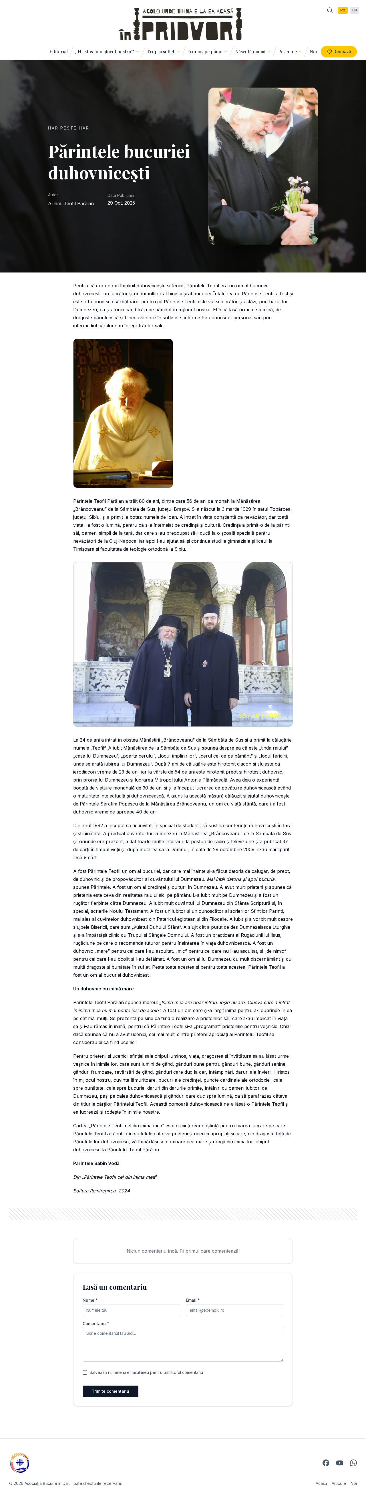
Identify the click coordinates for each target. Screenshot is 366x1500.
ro (342, 10)
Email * (193, 1300)
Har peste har (68, 128)
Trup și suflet (160, 51)
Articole (339, 1483)
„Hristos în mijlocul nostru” (104, 51)
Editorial (58, 51)
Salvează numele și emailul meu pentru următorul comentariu (146, 1372)
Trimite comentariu (110, 1391)
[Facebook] (326, 1462)
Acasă (321, 1483)
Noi (313, 51)
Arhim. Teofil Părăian (71, 203)
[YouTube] (339, 1462)
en (354, 10)
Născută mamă (250, 51)
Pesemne (287, 51)
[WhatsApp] (353, 1462)
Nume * (90, 1300)
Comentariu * (96, 1324)
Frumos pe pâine (204, 51)
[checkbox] (85, 1372)
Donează (342, 51)
